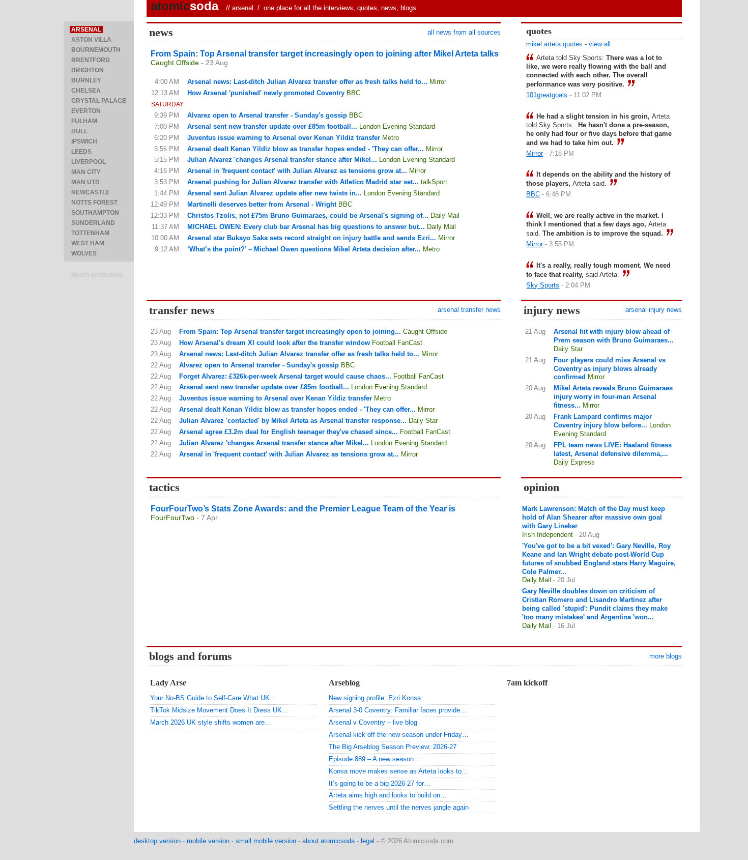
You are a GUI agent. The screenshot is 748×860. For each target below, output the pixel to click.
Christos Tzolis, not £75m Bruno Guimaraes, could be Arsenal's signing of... (307, 215)
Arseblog (344, 682)
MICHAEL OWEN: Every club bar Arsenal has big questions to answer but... (306, 227)
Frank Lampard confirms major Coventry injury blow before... (603, 421)
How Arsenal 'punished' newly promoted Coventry (265, 93)
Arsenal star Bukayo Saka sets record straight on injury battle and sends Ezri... (311, 238)
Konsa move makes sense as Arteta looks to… (398, 771)
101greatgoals (546, 95)
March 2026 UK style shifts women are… (210, 722)
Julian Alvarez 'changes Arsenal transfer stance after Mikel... (282, 159)
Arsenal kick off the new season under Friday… (399, 734)
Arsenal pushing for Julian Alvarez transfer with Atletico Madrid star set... (303, 182)
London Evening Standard (397, 126)
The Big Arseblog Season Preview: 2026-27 (392, 747)
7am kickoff (527, 682)
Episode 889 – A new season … (375, 759)
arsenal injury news (653, 309)
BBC (353, 93)
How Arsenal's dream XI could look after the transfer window (274, 343)
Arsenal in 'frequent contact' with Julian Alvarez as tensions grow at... (297, 171)
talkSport (434, 182)
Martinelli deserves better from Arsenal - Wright (261, 204)
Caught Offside (175, 63)
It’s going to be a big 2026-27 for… (379, 783)
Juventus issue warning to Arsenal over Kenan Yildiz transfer (283, 137)
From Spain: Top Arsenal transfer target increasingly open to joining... (290, 331)
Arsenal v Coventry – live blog (373, 722)
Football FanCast (397, 343)
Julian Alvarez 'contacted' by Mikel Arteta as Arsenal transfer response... (293, 420)
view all (600, 44)
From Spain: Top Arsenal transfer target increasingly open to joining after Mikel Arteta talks (325, 53)
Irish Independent (547, 534)
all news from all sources (464, 32)
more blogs (665, 656)
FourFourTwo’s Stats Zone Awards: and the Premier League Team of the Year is (303, 508)
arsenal (242, 8)
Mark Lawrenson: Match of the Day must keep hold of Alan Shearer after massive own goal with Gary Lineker (593, 517)
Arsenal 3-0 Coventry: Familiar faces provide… (398, 710)
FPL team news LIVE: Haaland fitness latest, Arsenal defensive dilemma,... (613, 449)
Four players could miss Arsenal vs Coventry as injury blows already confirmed (610, 368)
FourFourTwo (172, 517)
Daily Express (574, 462)
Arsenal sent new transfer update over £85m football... (272, 126)
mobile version (208, 841)
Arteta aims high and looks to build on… (388, 795)
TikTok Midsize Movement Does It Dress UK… (219, 710)
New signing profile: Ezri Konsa (375, 698)
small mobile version (266, 841)
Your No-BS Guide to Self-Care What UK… (213, 698)
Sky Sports (542, 285)
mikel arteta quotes (554, 44)
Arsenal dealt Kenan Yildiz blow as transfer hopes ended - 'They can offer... (305, 149)
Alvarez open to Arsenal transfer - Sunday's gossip (267, 115)
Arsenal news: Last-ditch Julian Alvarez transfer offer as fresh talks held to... (307, 81)
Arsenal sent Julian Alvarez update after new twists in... (274, 193)
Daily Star (423, 420)
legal (368, 841)
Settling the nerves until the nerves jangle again (399, 807)
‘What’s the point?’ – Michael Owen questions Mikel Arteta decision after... (304, 249)
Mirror (437, 81)
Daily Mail (444, 215)
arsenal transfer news (469, 309)
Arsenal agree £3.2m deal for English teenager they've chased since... (288, 432)
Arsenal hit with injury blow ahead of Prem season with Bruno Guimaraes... (614, 336)
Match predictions (97, 274)
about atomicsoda (328, 841)
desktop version (157, 841)
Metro (390, 137)
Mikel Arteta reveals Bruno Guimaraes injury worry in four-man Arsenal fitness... (613, 396)
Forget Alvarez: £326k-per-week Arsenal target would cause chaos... (285, 376)
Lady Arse (168, 682)
